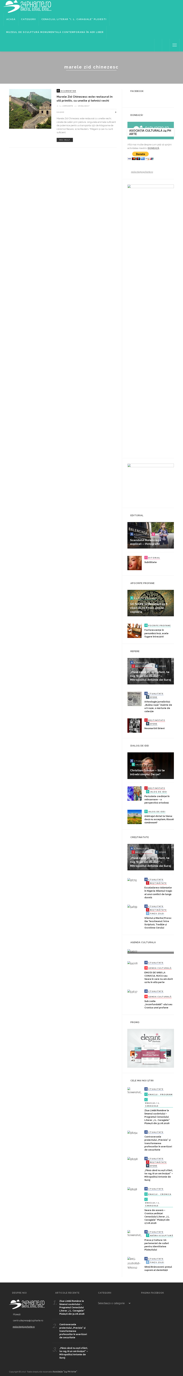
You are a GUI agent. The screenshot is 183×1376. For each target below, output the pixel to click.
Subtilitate (150, 562)
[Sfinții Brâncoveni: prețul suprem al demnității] (134, 1263)
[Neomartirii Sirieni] (134, 725)
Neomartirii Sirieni (154, 728)
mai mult (64, 140)
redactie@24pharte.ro (142, 172)
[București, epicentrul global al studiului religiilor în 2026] (132, 951)
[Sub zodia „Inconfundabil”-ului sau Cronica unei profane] (132, 991)
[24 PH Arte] (28, 6)
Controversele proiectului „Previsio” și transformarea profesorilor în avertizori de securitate (158, 1143)
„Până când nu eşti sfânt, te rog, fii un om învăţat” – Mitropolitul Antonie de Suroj (150, 675)
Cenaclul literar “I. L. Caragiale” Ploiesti (74, 19)
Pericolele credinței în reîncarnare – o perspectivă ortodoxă (157, 799)
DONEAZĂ (153, 148)
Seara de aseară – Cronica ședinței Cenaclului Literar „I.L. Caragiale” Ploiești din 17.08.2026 (157, 1216)
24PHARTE (68, 106)
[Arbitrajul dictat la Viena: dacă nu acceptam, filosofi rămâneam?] (134, 816)
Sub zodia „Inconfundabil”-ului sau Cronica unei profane (158, 1004)
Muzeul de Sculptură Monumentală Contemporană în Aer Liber (55, 32)
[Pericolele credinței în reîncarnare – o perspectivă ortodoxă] (134, 793)
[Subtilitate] (134, 562)
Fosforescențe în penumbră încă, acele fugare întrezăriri (156, 633)
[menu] (174, 45)
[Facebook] (158, 45)
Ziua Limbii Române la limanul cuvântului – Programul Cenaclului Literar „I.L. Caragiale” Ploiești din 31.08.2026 (157, 1117)
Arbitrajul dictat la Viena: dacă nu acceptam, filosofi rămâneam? (159, 819)
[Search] (166, 45)
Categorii (28, 19)
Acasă (11, 19)
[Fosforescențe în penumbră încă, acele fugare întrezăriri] (134, 630)
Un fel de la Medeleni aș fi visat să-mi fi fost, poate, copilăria (148, 607)
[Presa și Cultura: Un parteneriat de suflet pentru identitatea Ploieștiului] (134, 1233)
